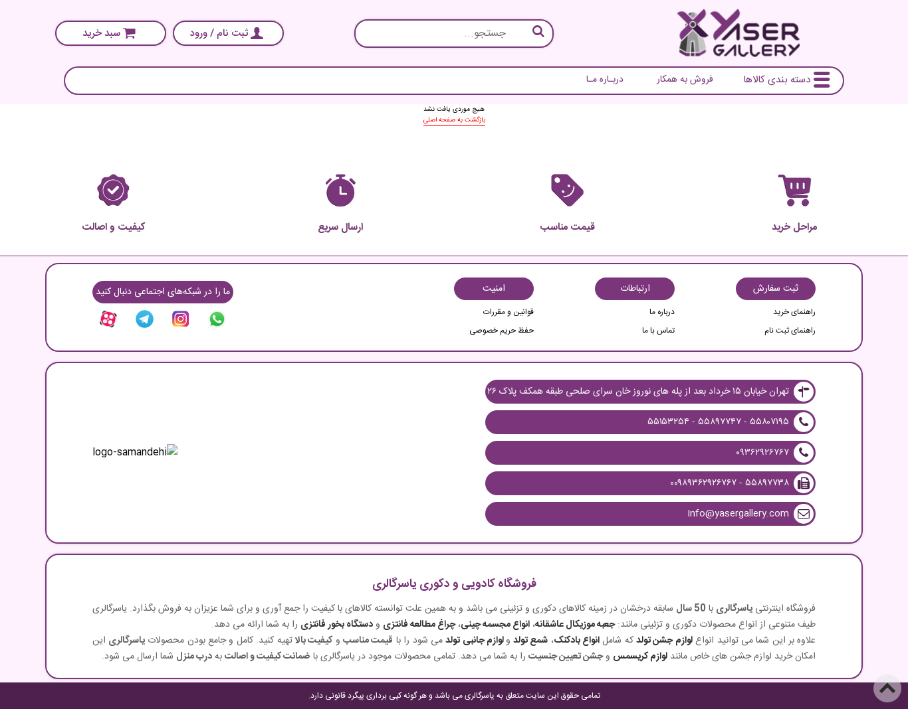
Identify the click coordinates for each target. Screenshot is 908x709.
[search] (454, 33)
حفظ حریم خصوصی (501, 330)
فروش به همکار (685, 80)
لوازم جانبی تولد (474, 641)
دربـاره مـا (605, 80)
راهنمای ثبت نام (790, 330)
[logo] (738, 33)
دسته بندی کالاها (776, 80)
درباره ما (662, 312)
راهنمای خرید (794, 312)
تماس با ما (658, 330)
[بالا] (887, 688)
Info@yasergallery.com (738, 514)
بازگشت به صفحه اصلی (454, 120)
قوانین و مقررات (508, 312)
